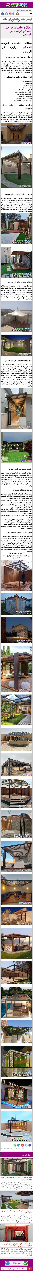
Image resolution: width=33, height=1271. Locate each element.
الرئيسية (29, 19)
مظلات (23, 19)
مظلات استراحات (14, 19)
